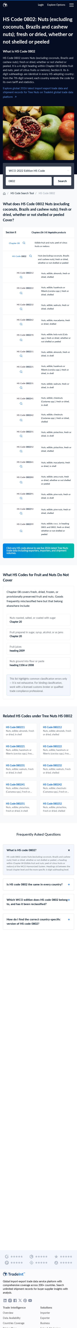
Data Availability (11, 1318)
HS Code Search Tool (22, 193)
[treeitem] (38, 383)
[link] (4, 193)
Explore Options (56, 5)
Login (41, 5)
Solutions (46, 1307)
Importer (45, 1313)
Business (45, 1323)
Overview (8, 1313)
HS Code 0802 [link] (46, 193)
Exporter (45, 1318)
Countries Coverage (13, 1323)
